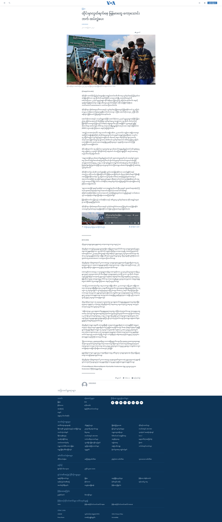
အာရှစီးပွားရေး (115, 439)
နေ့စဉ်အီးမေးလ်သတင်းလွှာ (91, 409)
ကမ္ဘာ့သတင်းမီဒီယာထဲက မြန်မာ (66, 446)
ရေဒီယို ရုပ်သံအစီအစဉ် (64, 481)
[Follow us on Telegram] (129, 402)
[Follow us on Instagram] (125, 402)
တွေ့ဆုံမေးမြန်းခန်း (89, 485)
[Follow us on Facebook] (112, 402)
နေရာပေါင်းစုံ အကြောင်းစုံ (145, 439)
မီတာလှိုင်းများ (88, 495)
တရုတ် (59, 412)
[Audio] (199, 3)
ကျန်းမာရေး (115, 442)
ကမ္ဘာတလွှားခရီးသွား (117, 432)
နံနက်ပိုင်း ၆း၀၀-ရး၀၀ (63, 468)
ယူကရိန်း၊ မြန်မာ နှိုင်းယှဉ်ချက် (93, 442)
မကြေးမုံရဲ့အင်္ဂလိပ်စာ (90, 459)
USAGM (60, 514)
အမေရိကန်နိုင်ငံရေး (63, 439)
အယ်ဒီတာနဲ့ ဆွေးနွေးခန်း (64, 425)
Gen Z (140, 435)
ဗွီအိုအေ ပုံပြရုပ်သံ (116, 485)
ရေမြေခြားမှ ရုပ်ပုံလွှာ (117, 478)
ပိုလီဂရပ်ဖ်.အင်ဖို (116, 481)
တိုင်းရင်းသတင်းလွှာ (144, 425)
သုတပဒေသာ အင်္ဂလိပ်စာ (145, 459)
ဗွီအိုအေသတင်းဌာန (112, 217)
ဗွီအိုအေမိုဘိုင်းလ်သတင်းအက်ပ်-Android (122, 504)
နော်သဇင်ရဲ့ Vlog (143, 481)
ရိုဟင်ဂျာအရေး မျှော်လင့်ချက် (119, 449)
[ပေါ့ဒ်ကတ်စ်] (137, 402)
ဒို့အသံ (140, 442)
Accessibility (115, 517)
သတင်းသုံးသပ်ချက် (63, 432)
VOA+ (59, 504)
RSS (85, 402)
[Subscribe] (141, 402)
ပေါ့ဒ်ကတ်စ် (87, 405)
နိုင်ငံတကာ (60, 405)
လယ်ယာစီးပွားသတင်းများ (91, 439)
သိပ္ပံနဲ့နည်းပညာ (89, 425)
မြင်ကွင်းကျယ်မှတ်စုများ (118, 429)
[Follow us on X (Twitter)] (116, 402)
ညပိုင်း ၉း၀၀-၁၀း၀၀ (90, 468)
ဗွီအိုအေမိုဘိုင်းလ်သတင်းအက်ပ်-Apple (95, 504)
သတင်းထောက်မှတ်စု (63, 442)
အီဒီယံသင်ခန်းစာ (62, 459)
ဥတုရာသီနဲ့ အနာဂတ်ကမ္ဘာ (91, 429)
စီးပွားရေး (87, 432)
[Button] (137, 32)
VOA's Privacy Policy (117, 514)
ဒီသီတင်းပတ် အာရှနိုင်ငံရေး (119, 435)
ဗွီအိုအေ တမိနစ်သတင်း (145, 478)
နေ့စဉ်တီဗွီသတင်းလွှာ (63, 478)
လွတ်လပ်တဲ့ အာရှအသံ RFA (92, 514)
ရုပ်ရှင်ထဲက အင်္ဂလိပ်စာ (118, 459)
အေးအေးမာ (85, 24)
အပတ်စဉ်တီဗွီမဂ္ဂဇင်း (63, 485)
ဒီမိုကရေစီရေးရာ (62, 435)
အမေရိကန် (60, 409)
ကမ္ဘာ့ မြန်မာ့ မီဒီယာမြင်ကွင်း (65, 449)
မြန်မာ (83, 9)
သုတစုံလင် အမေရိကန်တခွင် (146, 432)
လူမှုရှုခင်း (87, 449)
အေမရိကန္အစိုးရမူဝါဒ (90, 517)
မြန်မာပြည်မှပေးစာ (116, 425)
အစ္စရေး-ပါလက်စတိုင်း (63, 415)
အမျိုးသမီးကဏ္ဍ (116, 446)
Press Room (61, 517)
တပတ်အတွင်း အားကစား (91, 435)
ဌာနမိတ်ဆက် (61, 495)
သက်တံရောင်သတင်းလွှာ (145, 446)
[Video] (204, 3)
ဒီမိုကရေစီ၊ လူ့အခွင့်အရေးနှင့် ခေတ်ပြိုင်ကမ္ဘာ (69, 429)
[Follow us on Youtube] (121, 402)
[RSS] (133, 402)
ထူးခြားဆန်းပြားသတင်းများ (92, 446)
